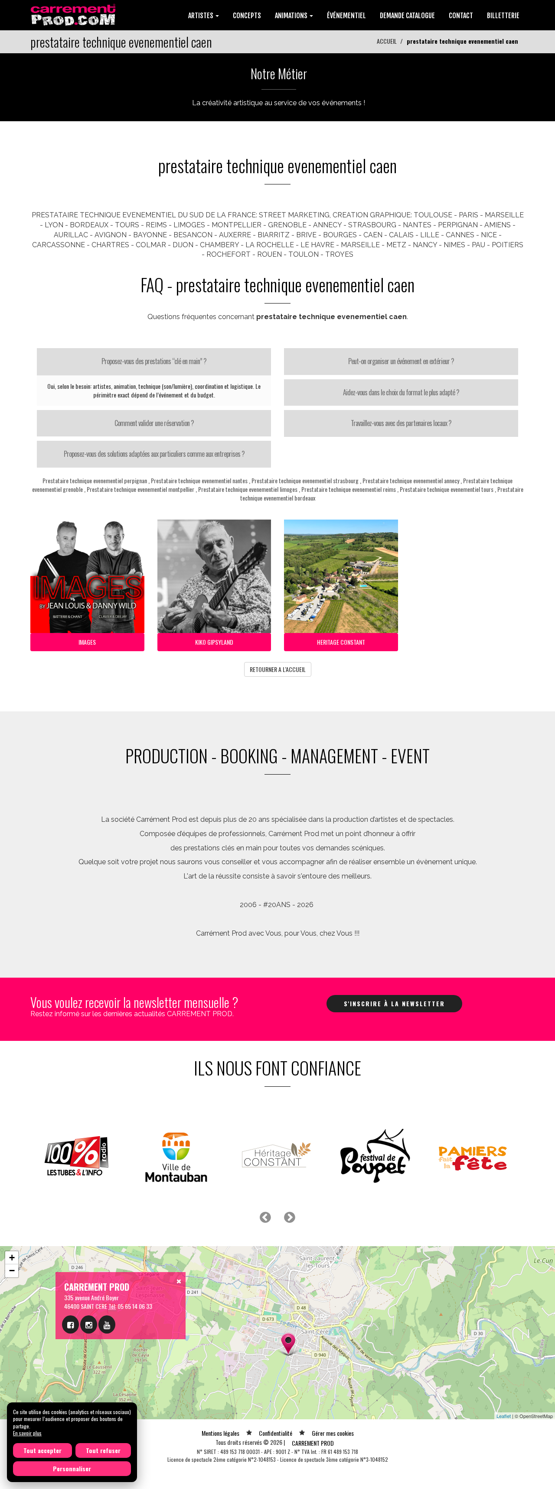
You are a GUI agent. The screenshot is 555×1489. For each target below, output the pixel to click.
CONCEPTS (247, 15)
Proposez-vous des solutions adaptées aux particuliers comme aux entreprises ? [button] (154, 454)
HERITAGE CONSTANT (341, 641)
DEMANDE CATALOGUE (407, 15)
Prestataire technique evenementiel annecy (410, 480)
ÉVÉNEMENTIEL (346, 15)
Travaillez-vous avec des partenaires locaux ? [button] (401, 423)
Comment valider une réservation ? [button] (154, 423)
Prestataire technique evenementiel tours (446, 489)
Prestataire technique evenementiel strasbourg (305, 480)
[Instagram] (88, 1324)
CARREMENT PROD (313, 1442)
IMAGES (87, 641)
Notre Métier (279, 73)
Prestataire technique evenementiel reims (348, 489)
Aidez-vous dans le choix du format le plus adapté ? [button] (401, 392)
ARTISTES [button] (201, 15)
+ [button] (12, 1257)
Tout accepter (42, 1450)
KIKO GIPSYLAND (214, 641)
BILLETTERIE (503, 15)
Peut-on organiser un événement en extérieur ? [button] (401, 361)
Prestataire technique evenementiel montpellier (140, 489)
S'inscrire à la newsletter (394, 1003)
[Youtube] (106, 1324)
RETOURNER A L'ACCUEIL (278, 669)
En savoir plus (27, 1433)
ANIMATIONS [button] (292, 15)
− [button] (12, 1270)
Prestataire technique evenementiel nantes (199, 480)
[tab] (154, 361)
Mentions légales (220, 1432)
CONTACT (461, 15)
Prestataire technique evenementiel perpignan (94, 480)
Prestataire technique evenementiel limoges (247, 489)
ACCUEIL (387, 40)
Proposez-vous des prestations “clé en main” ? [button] (153, 361)
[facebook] (70, 1324)
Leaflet (503, 1415)
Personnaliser (72, 1468)
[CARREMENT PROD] (74, 14)
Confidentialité (275, 1432)
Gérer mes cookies (333, 1432)
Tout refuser (103, 1450)
